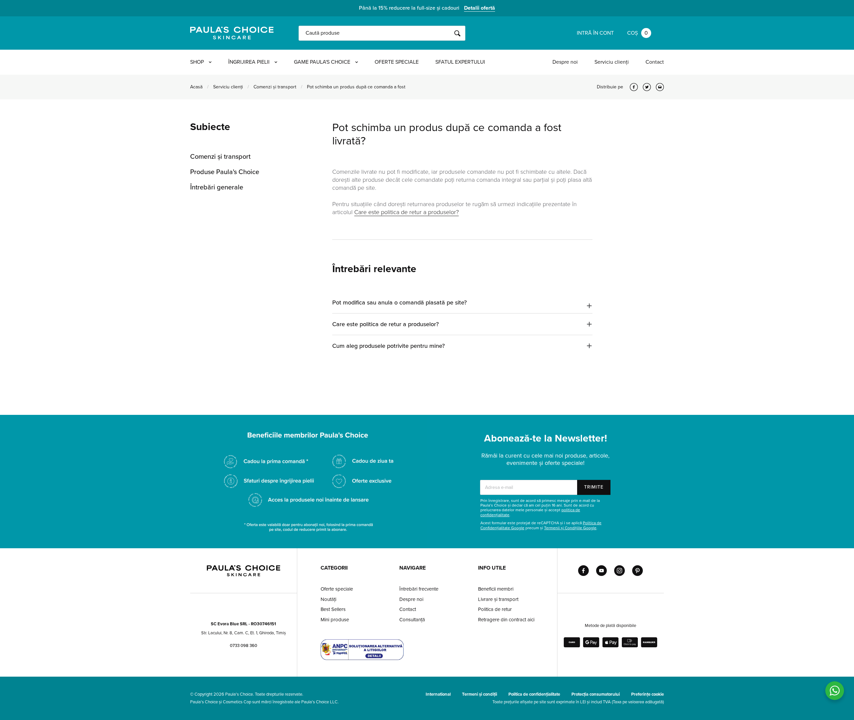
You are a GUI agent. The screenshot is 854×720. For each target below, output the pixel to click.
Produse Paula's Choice (224, 172)
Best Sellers (333, 609)
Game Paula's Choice (322, 62)
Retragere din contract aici (506, 620)
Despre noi (565, 62)
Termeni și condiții (479, 694)
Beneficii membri (495, 589)
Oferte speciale (397, 62)
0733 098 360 (243, 645)
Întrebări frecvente (418, 589)
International (438, 694)
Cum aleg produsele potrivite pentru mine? (388, 345)
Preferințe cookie (647, 694)
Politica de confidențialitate (534, 694)
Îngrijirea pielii (249, 62)
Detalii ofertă (479, 8)
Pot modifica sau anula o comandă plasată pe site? (399, 302)
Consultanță (412, 620)
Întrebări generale (216, 187)
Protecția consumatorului (595, 694)
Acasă (196, 87)
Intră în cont (595, 33)
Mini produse (335, 620)
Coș (637, 33)
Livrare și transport (498, 599)
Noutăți (328, 599)
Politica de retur (495, 609)
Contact (655, 62)
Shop (197, 62)
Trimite (593, 487)
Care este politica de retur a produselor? (406, 212)
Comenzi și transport (275, 87)
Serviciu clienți (611, 62)
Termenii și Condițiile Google (570, 528)
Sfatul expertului (460, 62)
